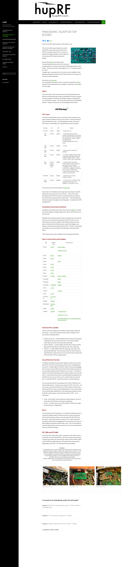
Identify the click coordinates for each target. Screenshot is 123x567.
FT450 (52, 247)
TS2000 (52, 311)
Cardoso (60, 291)
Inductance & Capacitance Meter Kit (9, 55)
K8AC (59, 276)
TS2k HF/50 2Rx (62, 311)
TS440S (52, 301)
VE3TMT (63, 276)
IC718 (52, 288)
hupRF (5, 22)
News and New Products (66, 22)
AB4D (59, 279)
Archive (45, 22)
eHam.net (54, 80)
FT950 (52, 270)
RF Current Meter (7, 59)
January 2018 (6, 82)
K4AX (59, 261)
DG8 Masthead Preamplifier (93, 22)
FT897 (52, 264)
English (60, 255)
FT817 (52, 255)
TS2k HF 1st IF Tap (63, 315)
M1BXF (60, 285)
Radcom (51, 62)
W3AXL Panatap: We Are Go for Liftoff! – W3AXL (62, 523)
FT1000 (52, 276)
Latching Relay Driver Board (8, 63)
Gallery (73, 210)
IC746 (52, 293)
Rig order (67, 188)
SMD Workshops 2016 (80, 22)
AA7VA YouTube (62, 250)
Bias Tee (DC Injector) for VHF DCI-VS (9, 43)
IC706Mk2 (53, 285)
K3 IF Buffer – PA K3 (7, 51)
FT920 (52, 267)
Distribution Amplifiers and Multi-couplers (8, 48)
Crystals (5, 66)
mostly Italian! (61, 247)
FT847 (52, 258)
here (79, 82)
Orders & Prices (36, 22)
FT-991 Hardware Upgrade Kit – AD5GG (60, 515)
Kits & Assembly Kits (53, 22)
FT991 (52, 273)
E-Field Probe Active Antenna (7, 31)
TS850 (52, 308)
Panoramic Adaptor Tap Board (8, 35)
